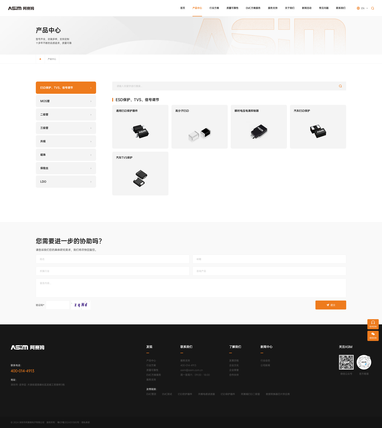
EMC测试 (167, 394)
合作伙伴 (234, 375)
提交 (333, 305)
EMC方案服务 (153, 375)
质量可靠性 (152, 370)
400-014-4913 (188, 365)
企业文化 (234, 365)
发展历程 (234, 360)
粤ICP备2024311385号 (68, 422)
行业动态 (265, 360)
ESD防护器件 (185, 394)
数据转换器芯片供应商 (278, 394)
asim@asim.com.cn (191, 370)
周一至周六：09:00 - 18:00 (195, 375)
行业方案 (151, 365)
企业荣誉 (234, 370)
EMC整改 (151, 394)
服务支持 (151, 380)
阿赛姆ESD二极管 (250, 394)
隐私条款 (85, 422)
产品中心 (52, 59)
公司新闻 (265, 365)
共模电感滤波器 (206, 394)
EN (361, 21)
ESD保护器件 (228, 394)
